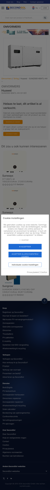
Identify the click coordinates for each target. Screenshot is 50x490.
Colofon (43, 272)
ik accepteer (25, 247)
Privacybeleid (33, 272)
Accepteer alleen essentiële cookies (25, 255)
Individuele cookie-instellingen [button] (25, 265)
